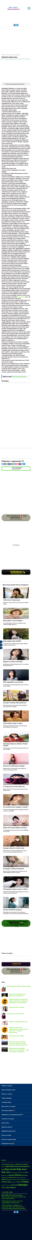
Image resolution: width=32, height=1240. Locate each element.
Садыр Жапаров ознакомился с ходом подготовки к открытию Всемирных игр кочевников (18, 1000)
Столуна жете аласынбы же (14, 786)
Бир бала (18, 1166)
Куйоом (4, 1179)
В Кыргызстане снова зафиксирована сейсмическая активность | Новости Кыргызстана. (18, 1030)
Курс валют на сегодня (8, 1106)
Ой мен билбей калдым (12, 910)
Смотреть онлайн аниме (9, 1139)
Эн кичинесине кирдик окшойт (15, 807)
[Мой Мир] (24, 464)
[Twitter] (15, 464)
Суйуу (9, 1182)
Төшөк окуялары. (15, 54)
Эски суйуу (5, 1187)
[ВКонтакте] (11, 464)
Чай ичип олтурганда (19, 376)
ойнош (13, 1187)
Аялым (18, 1164)
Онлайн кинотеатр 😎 (8, 1143)
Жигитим (24, 1175)
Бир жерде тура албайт (12, 641)
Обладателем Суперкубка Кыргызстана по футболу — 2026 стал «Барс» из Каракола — (19, 1050)
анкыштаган (21, 297)
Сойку (4, 1182)
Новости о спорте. (7, 1094)
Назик (19, 1179)
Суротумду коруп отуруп (12, 723)
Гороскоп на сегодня (8, 1118)
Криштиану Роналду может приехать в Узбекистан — (17, 995)
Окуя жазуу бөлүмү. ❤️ (8, 1110)
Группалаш (15, 1172)
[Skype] (22, 464)
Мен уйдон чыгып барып (12, 620)
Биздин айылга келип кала (13, 848)
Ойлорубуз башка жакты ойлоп (15, 889)
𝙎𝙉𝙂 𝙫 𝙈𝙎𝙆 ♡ (14, 7)
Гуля (19, 1172)
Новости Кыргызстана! (8, 1090)
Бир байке (10, 1166)
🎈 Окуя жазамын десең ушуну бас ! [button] (14, 84)
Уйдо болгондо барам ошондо (15, 828)
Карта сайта (5, 1123)
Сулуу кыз (13, 1182)
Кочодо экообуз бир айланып (14, 703)
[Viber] (5, 464)
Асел (15, 1164)
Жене (18, 1174)
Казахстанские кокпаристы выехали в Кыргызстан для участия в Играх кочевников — (18, 1043)
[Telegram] (2, 464)
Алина (11, 1164)
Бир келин (10, 1169)
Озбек (22, 1179)
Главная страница (6, 54)
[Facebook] (9, 464)
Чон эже (14, 1185)
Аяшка (26, 1164)
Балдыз (3, 1166)
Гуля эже (23, 1172)
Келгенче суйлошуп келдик (14, 766)
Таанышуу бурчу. (6, 1102)
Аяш (22, 1164)
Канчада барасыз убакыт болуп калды (15, 744)
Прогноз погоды (6, 1135)
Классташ (12, 1177)
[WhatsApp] (7, 464)
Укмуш (25, 1181)
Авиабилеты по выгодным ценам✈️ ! (12, 1114)
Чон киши (8, 1185)
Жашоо (11, 1175)
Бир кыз (21, 1169)
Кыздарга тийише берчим (13, 869)
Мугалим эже (14, 1179)
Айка (3, 1164)
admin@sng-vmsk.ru (18, 1207)
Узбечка (18, 1182)
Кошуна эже (23, 1177)
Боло (11, 1172)
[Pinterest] (20, 464)
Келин (7, 1177)
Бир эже (6, 1172)
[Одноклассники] (13, 464)
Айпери (7, 1164)
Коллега (18, 1177)
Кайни (3, 1177)
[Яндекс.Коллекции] (18, 464)
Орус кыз (26, 1179)
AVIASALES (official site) (8, 1131)
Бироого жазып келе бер (12, 662)
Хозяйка (4, 1185)
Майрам (9, 1179)
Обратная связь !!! (7, 1127)
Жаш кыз (6, 1175)
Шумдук (16, 545)
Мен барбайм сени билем (13, 682)
